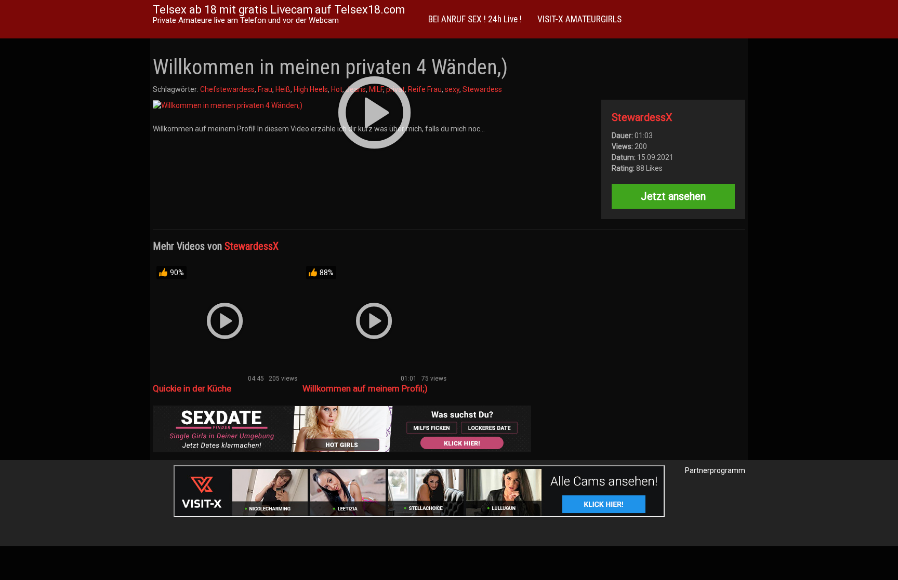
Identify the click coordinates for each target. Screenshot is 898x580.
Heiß (282, 89)
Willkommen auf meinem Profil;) (365, 388)
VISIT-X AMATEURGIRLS (579, 19)
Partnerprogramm (715, 470)
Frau (265, 89)
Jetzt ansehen (673, 196)
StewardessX (642, 117)
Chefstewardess (227, 89)
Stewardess (482, 89)
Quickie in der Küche (192, 388)
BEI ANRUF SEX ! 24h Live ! (475, 19)
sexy (452, 89)
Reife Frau (425, 89)
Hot (336, 89)
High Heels (311, 89)
